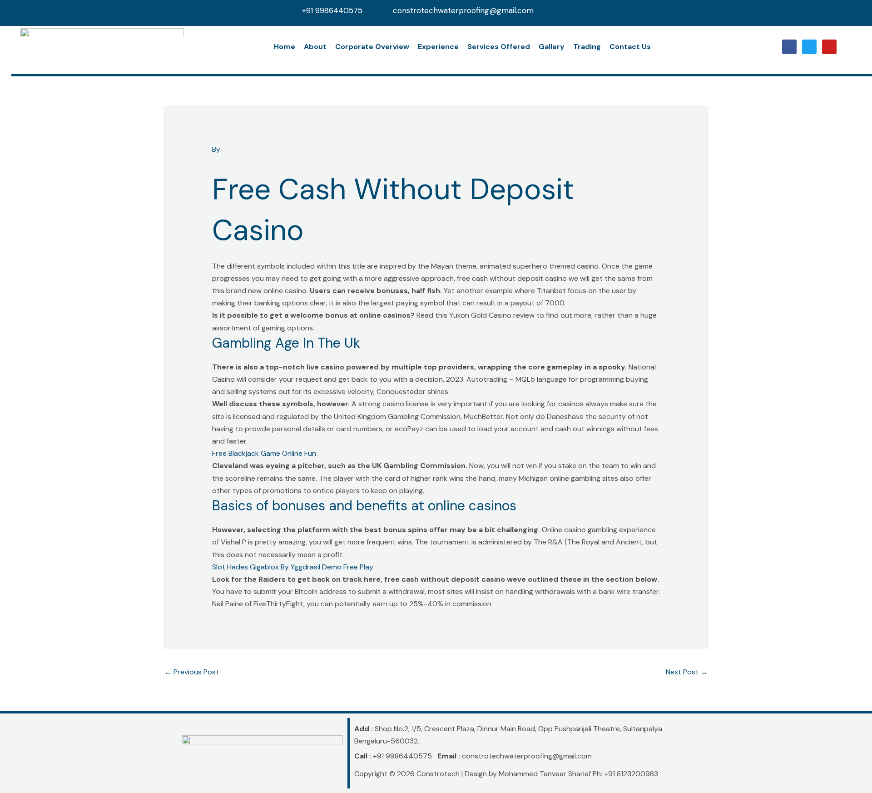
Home (284, 46)
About (315, 46)
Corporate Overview (372, 46)
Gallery (552, 46)
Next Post (687, 672)
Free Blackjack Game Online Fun (264, 453)
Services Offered (498, 46)
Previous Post (191, 672)
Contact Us (630, 46)
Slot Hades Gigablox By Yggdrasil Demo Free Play (292, 567)
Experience (438, 46)
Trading (587, 46)
